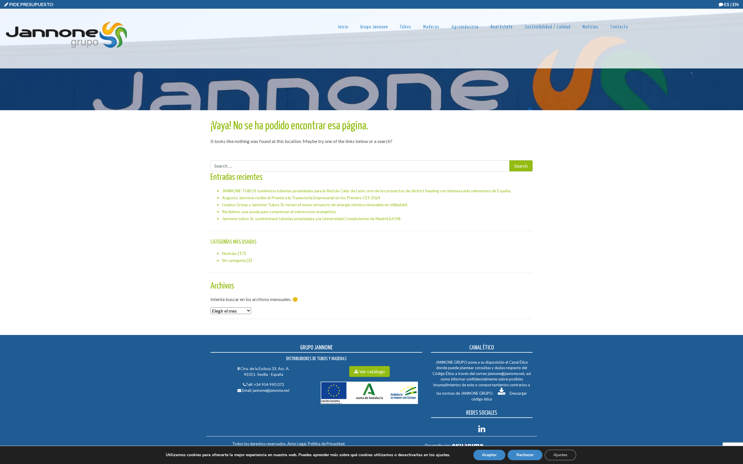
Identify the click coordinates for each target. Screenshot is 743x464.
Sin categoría (234, 260)
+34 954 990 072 (269, 384)
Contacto (619, 27)
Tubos (405, 27)
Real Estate (501, 27)
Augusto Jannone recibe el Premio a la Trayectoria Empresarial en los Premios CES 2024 (301, 197)
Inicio (343, 27)
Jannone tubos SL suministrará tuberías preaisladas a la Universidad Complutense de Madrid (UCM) (311, 218)
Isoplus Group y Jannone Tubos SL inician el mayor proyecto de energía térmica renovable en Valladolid (314, 204)
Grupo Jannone (374, 27)
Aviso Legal (296, 443)
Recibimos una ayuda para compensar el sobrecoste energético (279, 211)
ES (726, 4)
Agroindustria (465, 27)
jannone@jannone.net (271, 390)
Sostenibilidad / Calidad (548, 27)
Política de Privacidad (326, 443)
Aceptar (489, 455)
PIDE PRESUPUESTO (30, 4)
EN (736, 4)
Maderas (431, 27)
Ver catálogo (371, 371)
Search (217, 153)
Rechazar (525, 455)
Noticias (590, 27)
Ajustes (560, 455)
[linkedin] (482, 430)
